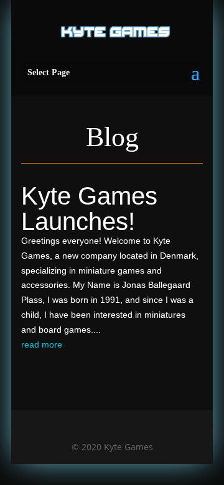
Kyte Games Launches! (89, 208)
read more (41, 344)
